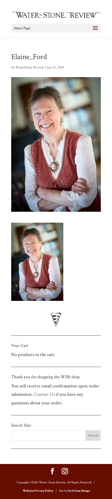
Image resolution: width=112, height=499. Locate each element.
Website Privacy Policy (38, 491)
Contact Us (44, 394)
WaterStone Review (29, 67)
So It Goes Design (79, 491)
